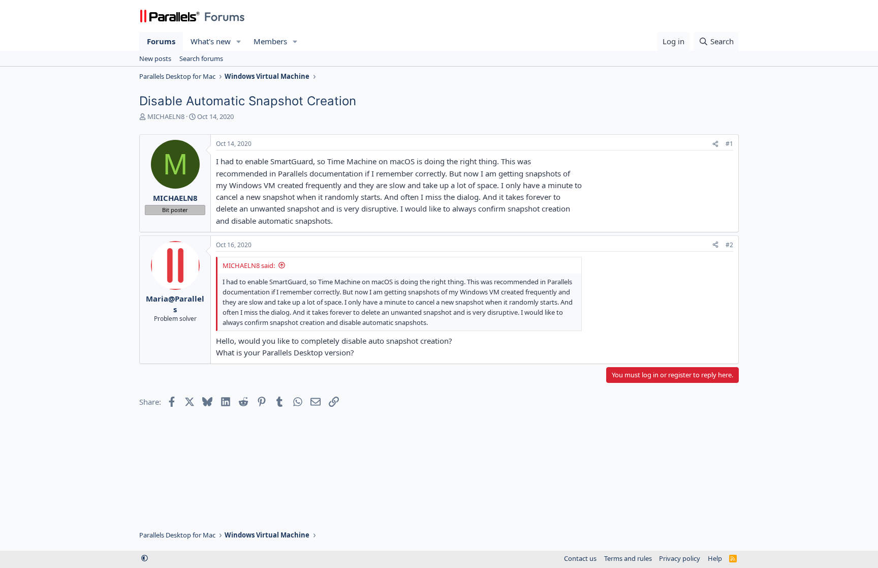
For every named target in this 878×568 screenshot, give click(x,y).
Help (715, 558)
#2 (729, 245)
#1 (729, 143)
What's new (211, 41)
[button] (239, 41)
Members (270, 41)
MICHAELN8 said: (249, 265)
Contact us (580, 558)
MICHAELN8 (165, 116)
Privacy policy (679, 558)
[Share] (715, 144)
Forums (161, 41)
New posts (155, 58)
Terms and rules (628, 558)
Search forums (201, 58)
